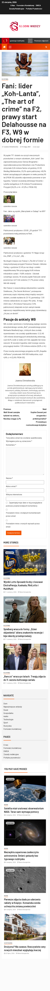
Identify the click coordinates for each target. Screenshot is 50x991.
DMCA (38, 5)
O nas (12, 5)
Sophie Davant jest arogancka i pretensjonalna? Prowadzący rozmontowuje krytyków (36, 417)
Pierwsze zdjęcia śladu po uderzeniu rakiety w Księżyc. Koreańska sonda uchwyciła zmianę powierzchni (22, 903)
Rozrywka (7, 726)
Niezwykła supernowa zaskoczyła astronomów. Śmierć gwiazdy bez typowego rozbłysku (21, 855)
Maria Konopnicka (25, 592)
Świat (5, 710)
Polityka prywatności (34, 9)
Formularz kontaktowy (25, 5)
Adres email (11, 486)
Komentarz (11, 445)
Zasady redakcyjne (16, 9)
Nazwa (9, 478)
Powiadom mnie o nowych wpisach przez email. (23, 525)
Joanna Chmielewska (11, 147)
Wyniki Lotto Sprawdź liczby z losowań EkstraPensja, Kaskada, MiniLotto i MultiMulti (23, 585)
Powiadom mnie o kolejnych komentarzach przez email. (23, 514)
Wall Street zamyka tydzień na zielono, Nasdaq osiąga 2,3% (12, 414)
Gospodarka (8, 713)
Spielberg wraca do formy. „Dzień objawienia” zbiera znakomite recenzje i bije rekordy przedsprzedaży (23, 633)
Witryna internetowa (14, 494)
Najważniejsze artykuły (12, 707)
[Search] (46, 47)
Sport (5, 723)
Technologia (8, 719)
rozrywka (5, 79)
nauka (5, 716)
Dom (5, 704)
